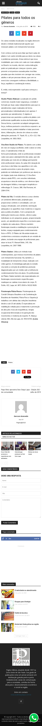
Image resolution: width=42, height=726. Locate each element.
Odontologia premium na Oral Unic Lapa (20, 454)
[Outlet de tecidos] (7, 616)
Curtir (36, 538)
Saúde (17, 12)
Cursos (12, 12)
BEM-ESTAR (5, 12)
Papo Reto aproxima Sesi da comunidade (11, 391)
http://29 (21, 419)
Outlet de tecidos (21, 613)
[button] (38, 3)
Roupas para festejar (23, 602)
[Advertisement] (21, 341)
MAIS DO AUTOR (9, 437)
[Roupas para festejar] (7, 605)
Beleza (31, 449)
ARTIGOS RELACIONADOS (12, 433)
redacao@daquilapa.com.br (21, 695)
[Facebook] (21, 701)
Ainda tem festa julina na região (27, 624)
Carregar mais (20, 636)
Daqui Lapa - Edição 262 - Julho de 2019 (31, 391)
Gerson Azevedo (9, 26)
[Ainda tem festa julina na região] (7, 627)
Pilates (10, 362)
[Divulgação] (7, 446)
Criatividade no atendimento (25, 590)
